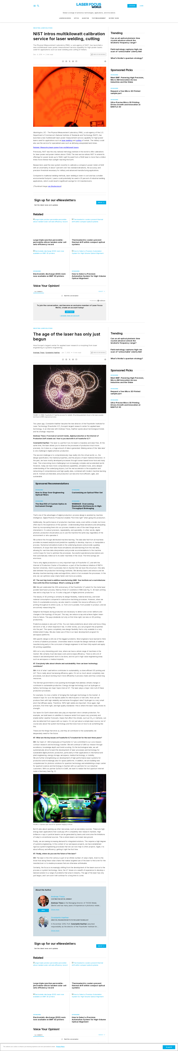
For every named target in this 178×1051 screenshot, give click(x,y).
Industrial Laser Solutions (42, 28)
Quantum (85, 18)
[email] (76, 61)
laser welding (67, 140)
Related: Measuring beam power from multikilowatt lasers (56, 147)
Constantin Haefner (52, 353)
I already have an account (69, 316)
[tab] (38, 291)
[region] (69, 296)
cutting (78, 140)
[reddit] (73, 61)
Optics (76, 18)
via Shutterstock (54, 186)
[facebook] (63, 61)
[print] (105, 61)
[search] (38, 5)
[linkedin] (66, 61)
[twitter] (70, 61)
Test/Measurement (99, 18)
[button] (34, 5)
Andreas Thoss (38, 353)
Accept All (169, 1047)
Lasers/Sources (65, 18)
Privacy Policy (60, 1046)
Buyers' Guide (114, 18)
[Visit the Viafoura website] (101, 300)
